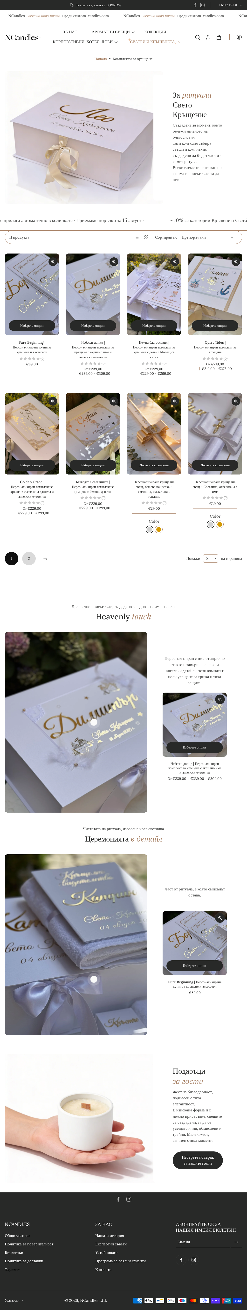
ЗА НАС (70, 31)
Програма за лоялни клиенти (120, 1260)
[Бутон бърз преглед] (52, 261)
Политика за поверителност (29, 1244)
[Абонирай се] (236, 1242)
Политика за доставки (24, 1260)
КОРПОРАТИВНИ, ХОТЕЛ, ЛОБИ (83, 41)
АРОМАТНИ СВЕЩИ (111, 31)
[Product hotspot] (94, 722)
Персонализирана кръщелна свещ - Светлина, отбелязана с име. (215, 487)
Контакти (103, 1269)
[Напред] (45, 558)
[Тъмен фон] (236, 37)
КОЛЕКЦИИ (155, 31)
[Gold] (158, 529)
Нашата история (109, 1235)
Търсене (12, 1269)
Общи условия (17, 1235)
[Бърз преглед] (220, 699)
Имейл (184, 1242)
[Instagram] (202, 5)
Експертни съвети (111, 1244)
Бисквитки (14, 1252)
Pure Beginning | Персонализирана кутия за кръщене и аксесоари (32, 347)
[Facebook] (195, 5)
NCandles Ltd (93, 1300)
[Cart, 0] (218, 37)
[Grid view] (146, 237)
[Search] (197, 37)
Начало (100, 58)
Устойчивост (106, 1252)
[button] (43, 1224)
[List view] (137, 237)
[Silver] (149, 529)
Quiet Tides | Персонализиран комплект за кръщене (215, 347)
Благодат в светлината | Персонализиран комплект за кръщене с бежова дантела (93, 487)
